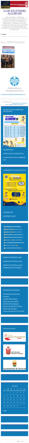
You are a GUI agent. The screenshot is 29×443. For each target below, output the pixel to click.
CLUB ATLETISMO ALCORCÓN (14, 12)
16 (14, 399)
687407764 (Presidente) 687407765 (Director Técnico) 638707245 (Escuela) (12, 306)
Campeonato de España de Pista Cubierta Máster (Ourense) (15, 103)
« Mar (5, 410)
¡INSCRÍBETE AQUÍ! (9, 216)
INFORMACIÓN (8, 149)
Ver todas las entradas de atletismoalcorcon (13, 94)
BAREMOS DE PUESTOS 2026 (12, 261)
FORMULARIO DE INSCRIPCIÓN (13, 153)
